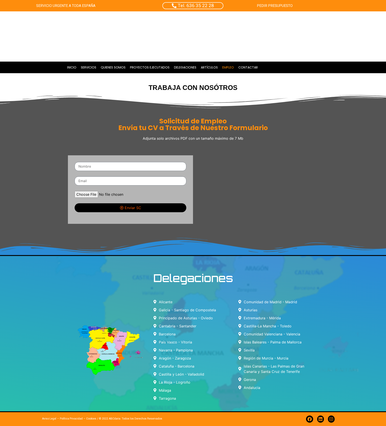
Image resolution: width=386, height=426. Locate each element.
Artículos (209, 67)
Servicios (88, 67)
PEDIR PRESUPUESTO (275, 6)
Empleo (228, 67)
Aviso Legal (49, 418)
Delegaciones (185, 67)
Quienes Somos (113, 67)
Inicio (71, 67)
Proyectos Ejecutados (150, 67)
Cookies (91, 418)
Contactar (248, 67)
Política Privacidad (71, 418)
